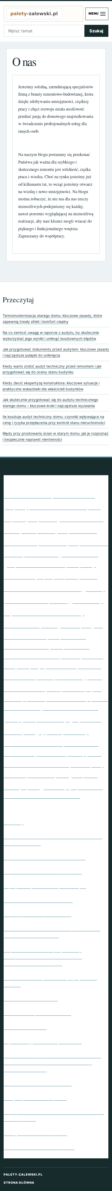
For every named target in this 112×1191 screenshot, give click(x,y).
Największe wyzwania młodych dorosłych (45, 886)
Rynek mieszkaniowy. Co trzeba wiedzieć (44, 857)
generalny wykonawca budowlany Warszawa (53, 612)
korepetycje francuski (47, 666)
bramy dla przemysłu (36, 530)
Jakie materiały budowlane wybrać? (39, 1147)
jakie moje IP (75, 625)
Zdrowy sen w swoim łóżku (31, 998)
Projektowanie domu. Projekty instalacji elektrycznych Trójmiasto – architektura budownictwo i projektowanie (43, 956)
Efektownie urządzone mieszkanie (37, 1013)
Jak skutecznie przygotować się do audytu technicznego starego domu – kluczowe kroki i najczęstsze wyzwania (50, 403)
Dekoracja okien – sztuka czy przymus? (43, 871)
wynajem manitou (84, 787)
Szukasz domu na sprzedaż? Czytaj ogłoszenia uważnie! (50, 981)
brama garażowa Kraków (71, 519)
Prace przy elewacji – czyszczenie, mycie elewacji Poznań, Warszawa (53, 840)
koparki (9, 667)
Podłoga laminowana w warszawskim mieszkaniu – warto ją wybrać (54, 1115)
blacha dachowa (58, 506)
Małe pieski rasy (61, 676)
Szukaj (96, 30)
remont (54, 732)
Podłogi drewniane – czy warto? (35, 1133)
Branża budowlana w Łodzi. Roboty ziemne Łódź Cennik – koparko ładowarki (52, 932)
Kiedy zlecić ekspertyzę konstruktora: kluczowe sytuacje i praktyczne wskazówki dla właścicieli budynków (51, 386)
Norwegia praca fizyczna (66, 699)
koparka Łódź (92, 657)
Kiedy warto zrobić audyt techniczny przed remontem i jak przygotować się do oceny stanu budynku (52, 369)
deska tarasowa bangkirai (40, 565)
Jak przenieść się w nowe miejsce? (38, 900)
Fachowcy (14, 822)
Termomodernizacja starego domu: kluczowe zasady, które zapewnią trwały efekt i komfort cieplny (52, 318)
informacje (49, 626)
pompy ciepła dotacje (37, 719)
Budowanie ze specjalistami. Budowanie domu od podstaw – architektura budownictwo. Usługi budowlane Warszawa (52, 1062)
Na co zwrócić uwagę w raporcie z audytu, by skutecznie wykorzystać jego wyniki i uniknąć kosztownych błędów (51, 335)
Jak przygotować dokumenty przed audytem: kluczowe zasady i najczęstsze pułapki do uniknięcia (56, 352)
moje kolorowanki (73, 690)
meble (94, 677)
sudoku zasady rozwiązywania (68, 754)
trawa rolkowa (41, 775)
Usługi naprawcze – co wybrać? (35, 1098)
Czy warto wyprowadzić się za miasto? (43, 1041)
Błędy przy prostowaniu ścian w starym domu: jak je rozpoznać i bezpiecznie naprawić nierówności (56, 436)
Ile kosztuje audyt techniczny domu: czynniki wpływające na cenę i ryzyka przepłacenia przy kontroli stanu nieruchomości (54, 420)
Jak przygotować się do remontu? (37, 914)
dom (72, 564)
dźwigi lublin (66, 576)
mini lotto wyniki (32, 688)
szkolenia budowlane (36, 764)
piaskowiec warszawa (70, 707)
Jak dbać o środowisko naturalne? (38, 1083)
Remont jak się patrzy (25, 1027)
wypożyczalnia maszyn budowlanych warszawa (42, 796)
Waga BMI (46, 786)
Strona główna (19, 1182)
